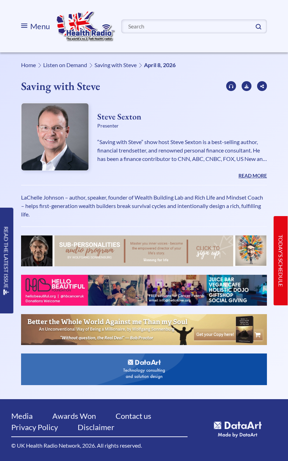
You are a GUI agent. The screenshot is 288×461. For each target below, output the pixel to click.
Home (28, 64)
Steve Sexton (119, 116)
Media (22, 416)
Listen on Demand (65, 64)
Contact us (133, 416)
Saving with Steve (115, 64)
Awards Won (74, 416)
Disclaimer (96, 427)
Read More (252, 175)
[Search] (258, 26)
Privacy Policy (34, 427)
